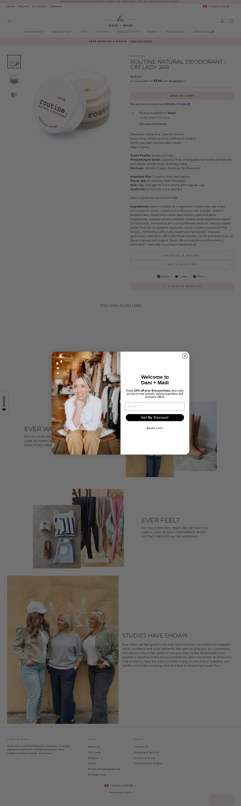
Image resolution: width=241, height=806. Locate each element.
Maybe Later (155, 428)
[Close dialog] (185, 356)
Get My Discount (155, 417)
